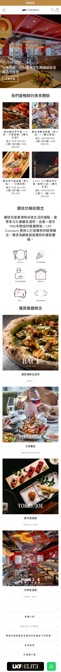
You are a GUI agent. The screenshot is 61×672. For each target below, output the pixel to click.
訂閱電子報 (30, 654)
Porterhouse (30, 453)
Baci (30, 381)
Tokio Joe (30, 525)
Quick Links (30, 626)
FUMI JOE (30, 597)
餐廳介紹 (30, 616)
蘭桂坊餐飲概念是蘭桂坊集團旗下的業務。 (30, 635)
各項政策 (30, 645)
